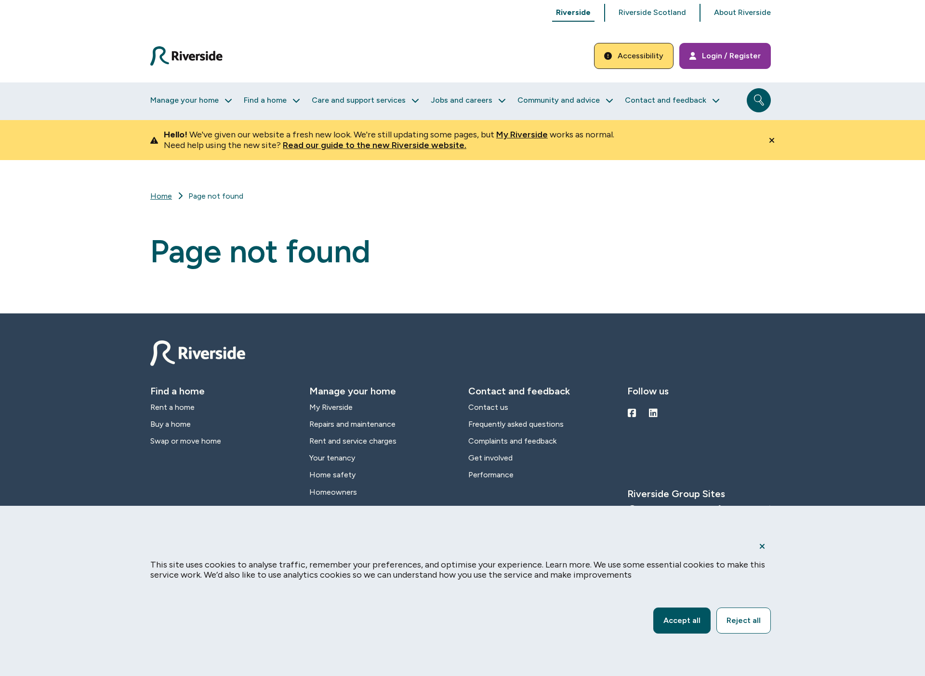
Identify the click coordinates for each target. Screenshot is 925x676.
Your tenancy (332, 457)
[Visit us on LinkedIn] (653, 413)
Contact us (488, 407)
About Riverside (742, 12)
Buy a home (170, 424)
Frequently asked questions (516, 424)
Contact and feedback (665, 100)
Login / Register (731, 55)
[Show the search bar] (759, 100)
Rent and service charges (352, 441)
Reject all (744, 620)
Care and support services (359, 100)
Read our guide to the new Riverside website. (374, 145)
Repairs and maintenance (352, 424)
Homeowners (333, 492)
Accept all (681, 620)
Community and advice (558, 100)
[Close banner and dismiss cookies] (762, 546)
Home (161, 196)
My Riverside (522, 134)
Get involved (490, 457)
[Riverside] (192, 56)
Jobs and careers (461, 100)
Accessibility (640, 55)
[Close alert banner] (772, 140)
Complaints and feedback (512, 441)
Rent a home (172, 407)
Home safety (332, 474)
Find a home (265, 100)
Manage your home (184, 100)
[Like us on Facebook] (632, 413)
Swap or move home (185, 441)
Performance (491, 474)
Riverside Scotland (652, 12)
